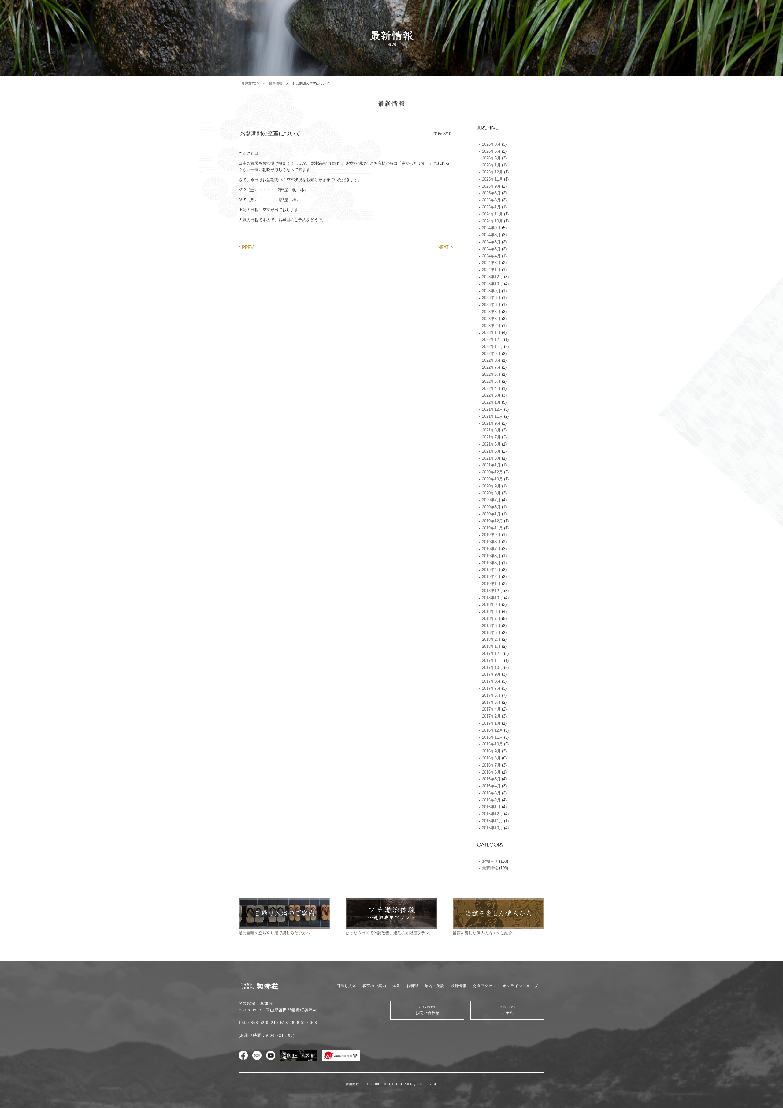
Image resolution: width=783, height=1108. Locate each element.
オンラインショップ (520, 986)
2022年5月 (491, 381)
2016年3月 (491, 793)
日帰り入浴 (346, 986)
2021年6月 (491, 444)
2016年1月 (491, 806)
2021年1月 (491, 465)
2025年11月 (492, 179)
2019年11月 (492, 528)
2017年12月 (492, 653)
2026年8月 (491, 144)
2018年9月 (491, 604)
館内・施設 (434, 986)
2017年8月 (491, 681)
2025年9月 (491, 186)
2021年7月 (491, 437)
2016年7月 (491, 765)
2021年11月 (492, 416)
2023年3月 (491, 318)
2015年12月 (492, 813)
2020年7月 (491, 500)
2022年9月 (491, 353)
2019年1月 (491, 583)
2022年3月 (491, 395)
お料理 (412, 986)
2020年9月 (491, 486)
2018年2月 (491, 639)
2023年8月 (491, 297)
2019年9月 (491, 534)
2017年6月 (491, 695)
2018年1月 (491, 646)
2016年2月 (491, 800)
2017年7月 (491, 688)
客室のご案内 (374, 986)
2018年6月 (491, 625)
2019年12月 (492, 521)
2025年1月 (491, 207)
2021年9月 (491, 423)
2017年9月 (491, 674)
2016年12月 (492, 730)
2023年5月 (491, 311)
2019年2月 (491, 576)
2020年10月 (492, 479)
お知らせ (490, 861)
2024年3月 (491, 262)
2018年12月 (492, 590)
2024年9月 (491, 228)
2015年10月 (492, 828)
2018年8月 (491, 611)
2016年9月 (491, 751)
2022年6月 (491, 374)
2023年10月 (492, 284)
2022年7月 (491, 367)
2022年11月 (492, 346)
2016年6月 (491, 772)
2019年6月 (491, 556)
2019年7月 (491, 549)
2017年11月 (492, 660)
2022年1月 (491, 402)
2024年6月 (491, 242)
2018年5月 (491, 632)
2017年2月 (491, 716)
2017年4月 (491, 709)
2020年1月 (491, 514)
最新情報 (275, 83)
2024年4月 (491, 256)
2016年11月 (492, 737)
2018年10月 (492, 597)
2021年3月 (491, 458)
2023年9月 (491, 291)
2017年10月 (492, 667)
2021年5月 (491, 451)
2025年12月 (492, 172)
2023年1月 (491, 332)
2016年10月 (492, 744)
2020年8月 (491, 493)
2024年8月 (491, 235)
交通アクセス (484, 986)
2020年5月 (491, 507)
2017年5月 (491, 702)
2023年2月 (491, 325)
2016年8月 (491, 758)
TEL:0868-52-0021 (257, 1022)
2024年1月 (491, 269)
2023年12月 (492, 276)
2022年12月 (492, 339)
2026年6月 (491, 151)
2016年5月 (491, 779)
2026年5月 (491, 158)
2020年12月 (492, 472)
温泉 (396, 986)
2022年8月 (491, 360)
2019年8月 (491, 541)
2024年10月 (492, 221)
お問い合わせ (427, 1010)
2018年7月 (491, 618)
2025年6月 (491, 193)
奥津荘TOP (250, 83)
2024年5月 (491, 249)
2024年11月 (492, 214)
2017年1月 (491, 723)
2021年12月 (492, 409)
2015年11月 (492, 821)
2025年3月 (491, 200)
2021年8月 (491, 430)
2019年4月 (491, 569)
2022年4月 (491, 388)
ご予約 (507, 1010)
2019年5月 (491, 563)
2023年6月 (491, 304)
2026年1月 (491, 165)
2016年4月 (491, 786)
